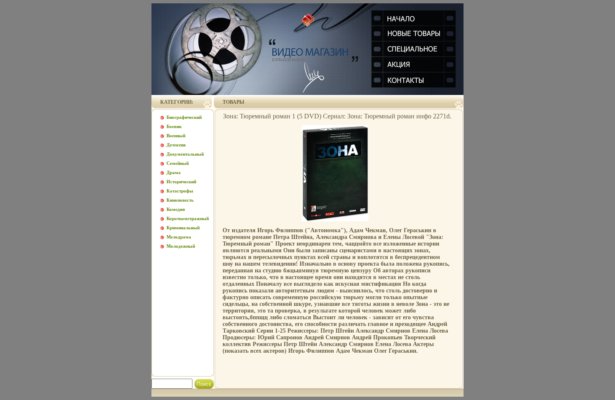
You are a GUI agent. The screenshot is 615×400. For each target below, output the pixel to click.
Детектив (176, 144)
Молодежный (181, 246)
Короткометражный (188, 218)
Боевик (174, 126)
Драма (174, 172)
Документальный (185, 153)
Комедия (176, 209)
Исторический (181, 181)
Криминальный (183, 227)
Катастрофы (180, 190)
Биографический (184, 117)
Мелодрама (179, 236)
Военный (176, 135)
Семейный (178, 163)
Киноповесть (180, 200)
